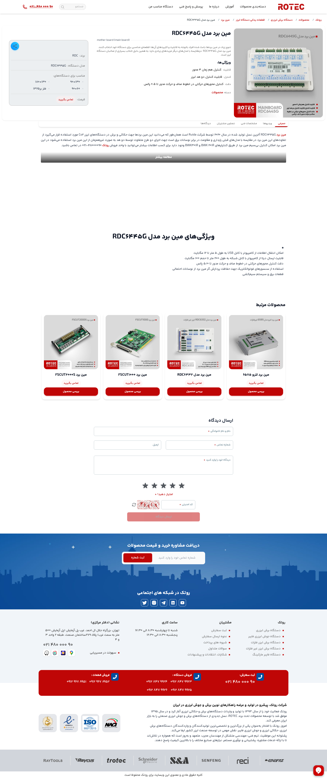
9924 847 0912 (156, 681)
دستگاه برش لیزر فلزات (266, 642)
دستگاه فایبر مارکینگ (266, 654)
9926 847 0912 (157, 690)
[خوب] (154, 485)
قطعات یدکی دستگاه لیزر (250, 20)
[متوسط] (163, 485)
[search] (63, 7)
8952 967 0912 (99, 681)
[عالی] (145, 485)
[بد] (172, 485)
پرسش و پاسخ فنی (191, 6)
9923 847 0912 (181, 681)
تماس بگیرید (65, 100)
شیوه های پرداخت (215, 642)
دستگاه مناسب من (161, 6)
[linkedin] (173, 602)
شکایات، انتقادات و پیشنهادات (207, 654)
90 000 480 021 (58, 644)
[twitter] (144, 602)
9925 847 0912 (181, 690)
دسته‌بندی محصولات (253, 6)
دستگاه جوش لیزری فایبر (264, 636)
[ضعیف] (181, 485)
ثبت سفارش (219, 630)
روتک (318, 20)
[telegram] (163, 602)
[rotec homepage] (291, 7)
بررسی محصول (256, 392)
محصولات (304, 20)
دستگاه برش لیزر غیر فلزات (263, 648)
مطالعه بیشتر (163, 157)
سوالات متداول (217, 648)
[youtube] (182, 602)
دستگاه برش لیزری (282, 20)
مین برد (225, 20)
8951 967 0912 (76, 681)
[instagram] (154, 602)
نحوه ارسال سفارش (214, 636)
